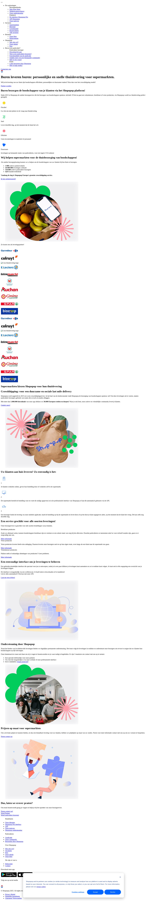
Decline (112, 892)
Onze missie (13, 44)
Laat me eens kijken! (8, 577)
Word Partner (5, 813)
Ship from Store (14, 9)
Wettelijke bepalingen (12, 896)
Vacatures (8, 851)
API (6, 826)
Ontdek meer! (5, 405)
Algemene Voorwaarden (13, 898)
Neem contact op (6, 736)
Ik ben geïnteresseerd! (8, 179)
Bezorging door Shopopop (14, 841)
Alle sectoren (13, 32)
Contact (7, 866)
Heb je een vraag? (15, 60)
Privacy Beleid (10, 894)
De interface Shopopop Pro (18, 17)
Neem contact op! (7, 811)
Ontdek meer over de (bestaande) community (24, 58)
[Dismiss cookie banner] (120, 877)
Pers (10, 46)
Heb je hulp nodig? (15, 65)
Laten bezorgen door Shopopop (20, 63)
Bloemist (12, 27)
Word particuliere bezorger (10, 815)
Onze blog (13, 36)
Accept (95, 892)
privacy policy (41, 887)
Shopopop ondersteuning (13, 830)
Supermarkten (14, 25)
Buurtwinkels (14, 31)
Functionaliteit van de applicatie (20, 56)
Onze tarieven (14, 21)
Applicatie (8, 837)
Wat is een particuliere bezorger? (20, 54)
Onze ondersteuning (16, 13)
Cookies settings (78, 892)
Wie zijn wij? (13, 42)
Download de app (15, 52)
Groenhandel (13, 29)
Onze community (11, 839)
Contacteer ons (6, 69)
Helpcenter (9, 864)
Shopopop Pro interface (13, 824)
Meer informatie (6, 539)
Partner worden (6, 86)
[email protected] (22, 662)
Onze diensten (10, 822)
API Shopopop (14, 19)
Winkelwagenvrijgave (16, 11)
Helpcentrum (13, 38)
